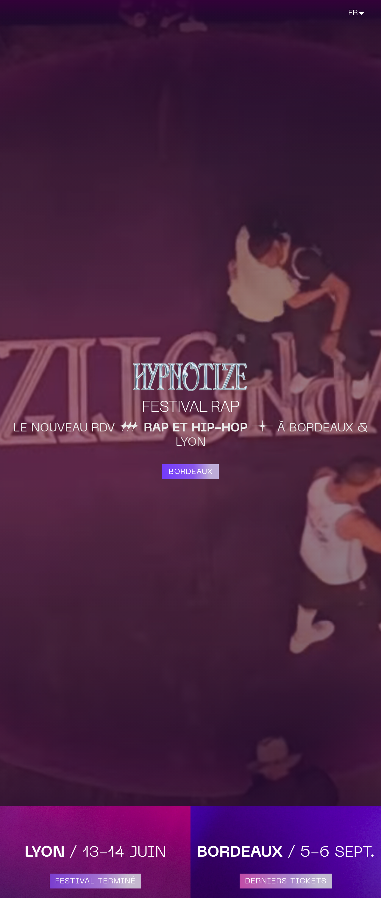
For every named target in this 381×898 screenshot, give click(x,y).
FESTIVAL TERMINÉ (95, 881)
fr (353, 13)
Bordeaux (190, 472)
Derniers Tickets (286, 881)
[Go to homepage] (44, 12)
